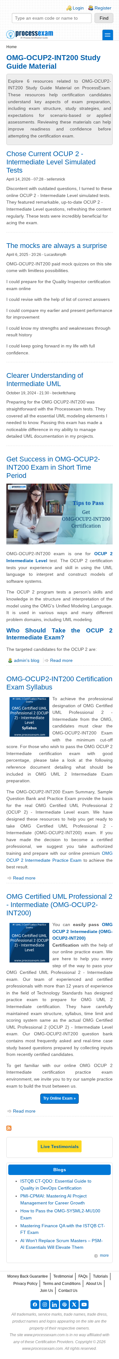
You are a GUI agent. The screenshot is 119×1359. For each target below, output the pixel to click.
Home (11, 47)
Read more (61, 660)
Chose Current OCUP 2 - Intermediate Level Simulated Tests (51, 162)
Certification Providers (54, 1342)
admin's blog (26, 660)
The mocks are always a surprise (56, 246)
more (104, 1255)
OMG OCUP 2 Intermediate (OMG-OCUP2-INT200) (82, 931)
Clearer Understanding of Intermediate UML (44, 380)
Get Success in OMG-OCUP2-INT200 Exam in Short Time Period (53, 467)
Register (103, 7)
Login (78, 7)
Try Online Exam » (59, 1098)
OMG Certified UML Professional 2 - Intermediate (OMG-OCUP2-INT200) (59, 904)
